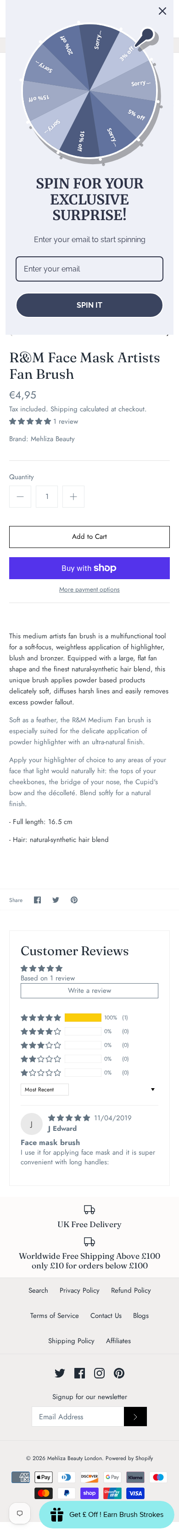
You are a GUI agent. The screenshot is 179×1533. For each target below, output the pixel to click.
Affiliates (118, 1341)
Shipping (64, 409)
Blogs (141, 1316)
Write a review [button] (89, 990)
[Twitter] (60, 1373)
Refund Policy (131, 1290)
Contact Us (106, 1316)
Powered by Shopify (129, 1458)
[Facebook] (79, 1373)
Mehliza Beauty (53, 439)
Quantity (21, 477)
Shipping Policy (71, 1341)
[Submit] (135, 1416)
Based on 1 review (48, 978)
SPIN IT (89, 305)
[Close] (162, 11)
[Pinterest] (119, 1373)
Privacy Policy (80, 1290)
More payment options (89, 589)
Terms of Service (54, 1316)
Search (38, 1290)
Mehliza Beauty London (74, 1458)
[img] (70, 1118)
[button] (31, 421)
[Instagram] (99, 1373)
